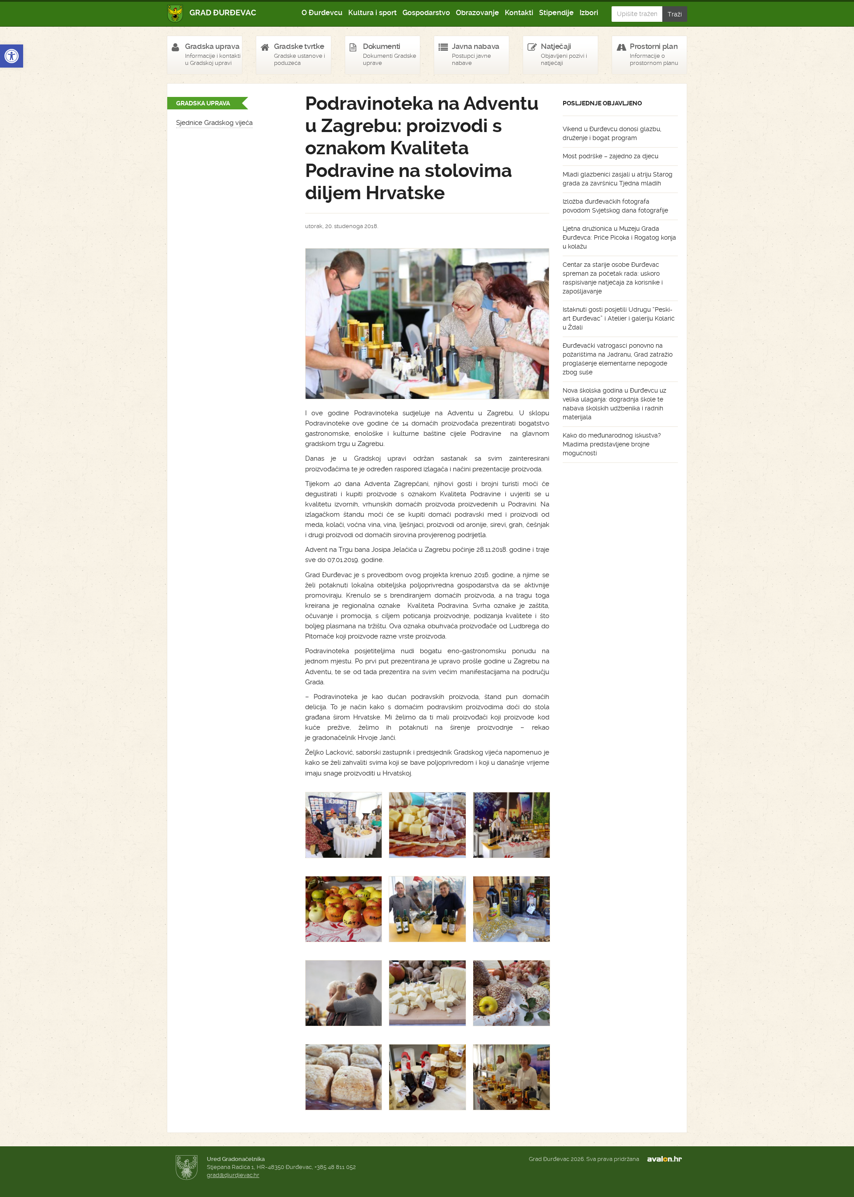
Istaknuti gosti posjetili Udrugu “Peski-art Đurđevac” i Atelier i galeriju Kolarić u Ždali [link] (619, 318)
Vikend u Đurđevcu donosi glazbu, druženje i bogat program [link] (612, 133)
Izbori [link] (589, 12)
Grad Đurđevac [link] (212, 13)
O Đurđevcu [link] (322, 12)
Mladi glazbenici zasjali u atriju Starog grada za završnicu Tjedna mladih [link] (618, 179)
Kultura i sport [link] (372, 12)
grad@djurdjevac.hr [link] (233, 1175)
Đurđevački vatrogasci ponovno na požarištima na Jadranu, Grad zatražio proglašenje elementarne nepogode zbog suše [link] (618, 359)
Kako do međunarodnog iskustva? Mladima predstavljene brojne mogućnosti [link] (612, 444)
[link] (11, 56)
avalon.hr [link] (667, 1159)
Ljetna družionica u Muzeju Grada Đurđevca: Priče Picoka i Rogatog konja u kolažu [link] (619, 237)
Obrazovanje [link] (477, 12)
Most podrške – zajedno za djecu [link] (610, 156)
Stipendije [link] (556, 12)
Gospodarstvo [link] (426, 12)
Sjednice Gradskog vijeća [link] (214, 123)
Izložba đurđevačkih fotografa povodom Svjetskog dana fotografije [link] (615, 206)
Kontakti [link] (519, 12)
